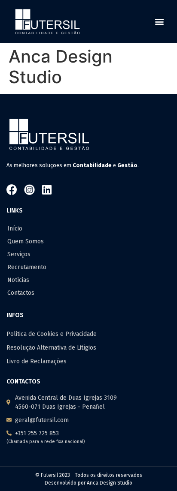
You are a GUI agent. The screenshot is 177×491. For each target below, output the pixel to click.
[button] (159, 21)
